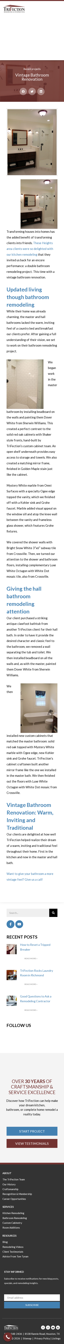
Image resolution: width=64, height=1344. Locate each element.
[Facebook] (10, 924)
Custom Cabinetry (12, 1222)
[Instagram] (48, 1327)
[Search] (53, 913)
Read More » (30, 958)
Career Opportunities (14, 1198)
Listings (56, 1338)
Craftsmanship (10, 1189)
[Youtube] (19, 924)
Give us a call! (34, 879)
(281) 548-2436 (13, 1333)
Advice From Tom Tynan (15, 1256)
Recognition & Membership (17, 1193)
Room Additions (11, 1227)
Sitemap (27, 1338)
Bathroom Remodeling (14, 1217)
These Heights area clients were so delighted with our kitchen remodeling (30, 248)
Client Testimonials (12, 1251)
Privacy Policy (42, 1338)
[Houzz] (58, 1327)
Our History (9, 1184)
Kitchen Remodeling (13, 1213)
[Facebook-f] (43, 1327)
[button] (23, 91)
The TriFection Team (13, 1179)
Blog (5, 1241)
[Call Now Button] (7, 1337)
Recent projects (32, 68)
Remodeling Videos (12, 1246)
